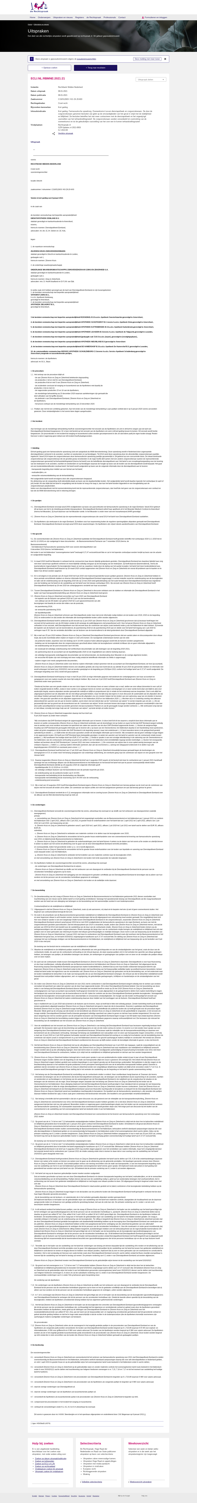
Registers (79, 17)
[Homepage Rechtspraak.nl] (38, 6)
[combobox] (151, 79)
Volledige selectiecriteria (92, 1482)
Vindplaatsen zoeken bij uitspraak (49, 1469)
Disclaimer (96, 1496)
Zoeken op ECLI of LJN (45, 1464)
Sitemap (41, 1496)
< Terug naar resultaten (95, 68)
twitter (149, 1495)
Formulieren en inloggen (156, 17)
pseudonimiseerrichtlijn (86, 59)
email (136, 1495)
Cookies (54, 1496)
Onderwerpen (44, 17)
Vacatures (81, 1496)
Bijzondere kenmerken (41, 107)
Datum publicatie (38, 95)
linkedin (161, 1495)
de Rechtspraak (94, 17)
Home (32, 17)
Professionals (110, 17)
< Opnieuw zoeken (49, 68)
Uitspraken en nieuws (63, 17)
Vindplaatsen (36, 125)
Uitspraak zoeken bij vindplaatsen (49, 1471)
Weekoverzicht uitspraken (141, 1482)
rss (132, 1495)
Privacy (47, 1496)
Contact (121, 17)
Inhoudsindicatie (38, 111)
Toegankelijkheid (64, 1496)
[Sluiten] (165, 59)
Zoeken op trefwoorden (44, 1461)
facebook (153, 1495)
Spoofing (74, 1496)
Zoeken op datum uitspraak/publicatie (50, 1458)
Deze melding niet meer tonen (147, 59)
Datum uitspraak (38, 91)
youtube (164, 1495)
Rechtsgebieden (38, 103)
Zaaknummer (36, 99)
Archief (89, 1496)
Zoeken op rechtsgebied (45, 1466)
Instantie (34, 87)
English (34, 1496)
